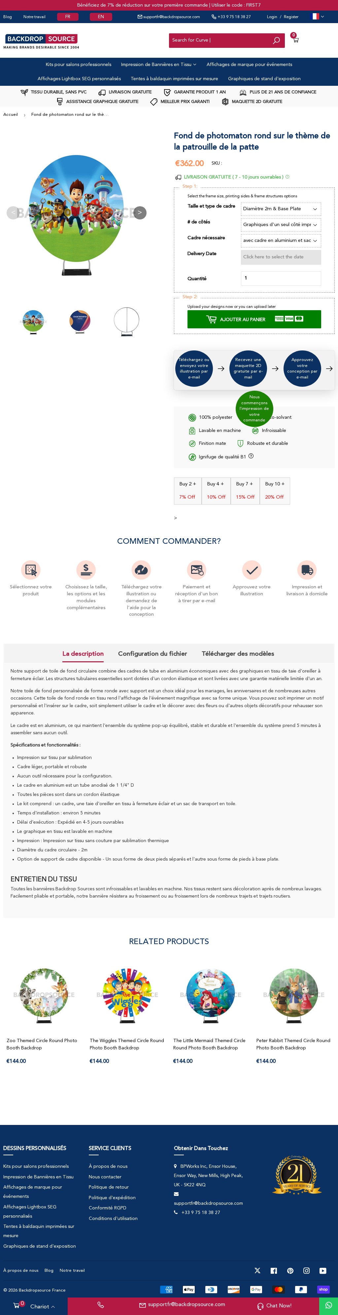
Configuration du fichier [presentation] (152, 654)
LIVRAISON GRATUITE (130, 92)
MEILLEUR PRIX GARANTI (184, 102)
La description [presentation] (83, 654)
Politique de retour (109, 1187)
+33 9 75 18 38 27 (234, 17)
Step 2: (190, 297)
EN (101, 17)
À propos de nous (108, 1166)
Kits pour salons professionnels (78, 64)
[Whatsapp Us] (328, 1306)
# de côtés (198, 222)
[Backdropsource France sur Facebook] (273, 1270)
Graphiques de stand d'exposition (264, 79)
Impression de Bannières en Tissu (157, 64)
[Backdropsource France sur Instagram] (306, 1270)
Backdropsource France (42, 1290)
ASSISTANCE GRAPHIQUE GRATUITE (101, 102)
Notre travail (34, 17)
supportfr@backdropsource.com (171, 17)
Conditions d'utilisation (113, 1218)
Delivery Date (202, 253)
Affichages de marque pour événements (249, 64)
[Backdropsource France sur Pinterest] (290, 1270)
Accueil (10, 115)
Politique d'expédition (112, 1198)
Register (291, 17)
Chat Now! (278, 1306)
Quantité (197, 279)
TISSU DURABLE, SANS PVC (58, 92)
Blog (7, 17)
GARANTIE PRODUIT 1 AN (199, 92)
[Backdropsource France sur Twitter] (257, 1270)
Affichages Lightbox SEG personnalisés (79, 79)
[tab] (83, 654)
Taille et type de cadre (211, 206)
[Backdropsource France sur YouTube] (323, 1270)
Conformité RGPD (107, 1208)
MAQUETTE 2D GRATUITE (256, 102)
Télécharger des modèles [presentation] (238, 654)
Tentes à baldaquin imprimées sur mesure (174, 79)
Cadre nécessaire (206, 238)
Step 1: (190, 186)
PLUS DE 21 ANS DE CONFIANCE (282, 92)
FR (67, 17)
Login (272, 17)
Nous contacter (105, 1177)
